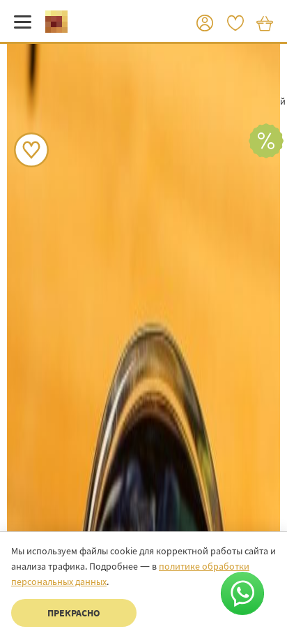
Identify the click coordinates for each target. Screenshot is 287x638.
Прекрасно (73, 613)
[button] (204, 24)
